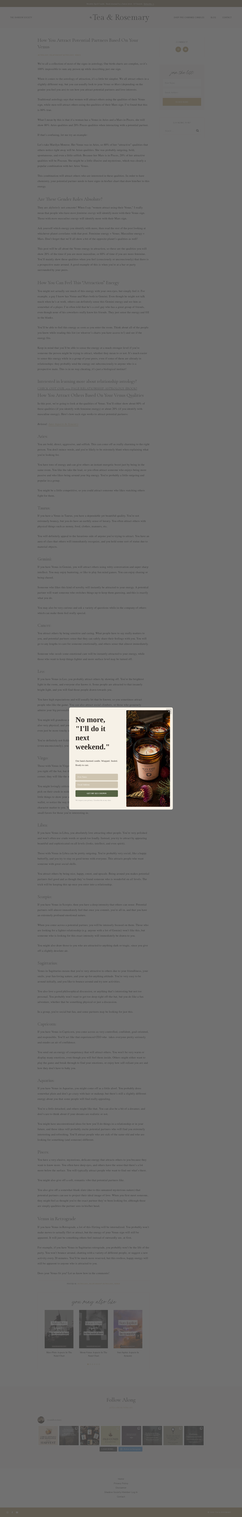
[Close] (169, 711)
